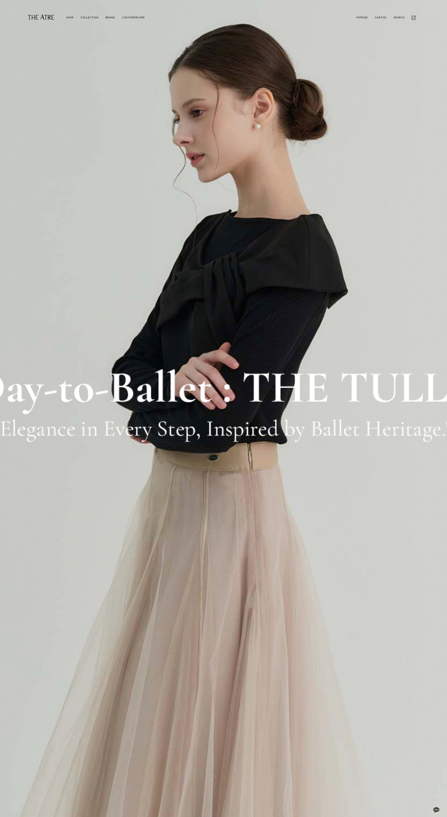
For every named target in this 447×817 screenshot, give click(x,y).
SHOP (70, 17)
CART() (381, 17)
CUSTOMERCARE (133, 17)
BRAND (110, 17)
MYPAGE (362, 17)
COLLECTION (89, 17)
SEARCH (399, 17)
